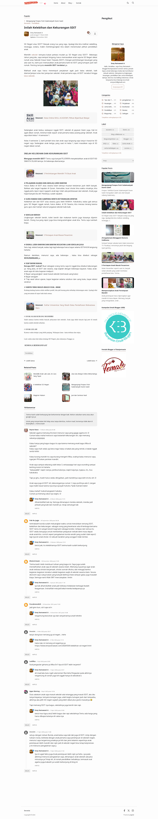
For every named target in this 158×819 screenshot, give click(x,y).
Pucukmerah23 (35, 604)
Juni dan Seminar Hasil (79, 395)
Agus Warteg (34, 691)
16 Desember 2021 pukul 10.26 (51, 604)
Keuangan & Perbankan (108, 103)
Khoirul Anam (34, 561)
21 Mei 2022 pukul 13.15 (57, 640)
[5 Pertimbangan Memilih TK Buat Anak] (30, 176)
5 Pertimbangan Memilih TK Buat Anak (60, 173)
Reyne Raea (33, 430)
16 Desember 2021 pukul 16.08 (59, 612)
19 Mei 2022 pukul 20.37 (44, 631)
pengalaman (126, 100)
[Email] (124, 811)
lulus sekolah (29, 76)
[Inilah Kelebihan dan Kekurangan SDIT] (118, 210)
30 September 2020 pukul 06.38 (50, 520)
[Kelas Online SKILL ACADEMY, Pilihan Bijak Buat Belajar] (30, 121)
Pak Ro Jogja (34, 520)
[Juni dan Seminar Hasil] (66, 401)
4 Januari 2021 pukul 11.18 (57, 582)
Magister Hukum (39, 395)
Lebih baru (91, 361)
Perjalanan (126, 103)
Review (124, 110)
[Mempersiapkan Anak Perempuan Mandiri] (118, 288)
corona (126, 148)
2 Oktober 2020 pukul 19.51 (58, 542)
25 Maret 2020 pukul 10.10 (57, 499)
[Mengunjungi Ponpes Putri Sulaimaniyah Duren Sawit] (66, 391)
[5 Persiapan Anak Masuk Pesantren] (30, 238)
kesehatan (126, 107)
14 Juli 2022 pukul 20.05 (43, 661)
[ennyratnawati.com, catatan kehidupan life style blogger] (35, 3)
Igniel (132, 815)
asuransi (109, 130)
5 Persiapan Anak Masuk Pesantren (58, 235)
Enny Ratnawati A (41, 499)
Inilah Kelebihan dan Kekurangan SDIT (117, 213)
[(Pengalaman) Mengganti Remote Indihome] (118, 235)
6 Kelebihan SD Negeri (41, 385)
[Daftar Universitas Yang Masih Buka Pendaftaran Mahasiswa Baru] (30, 309)
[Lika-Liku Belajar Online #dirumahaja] (66, 380)
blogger (126, 139)
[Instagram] (133, 811)
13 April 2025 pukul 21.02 (57, 751)
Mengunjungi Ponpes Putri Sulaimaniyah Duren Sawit (44, 21)
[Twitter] (128, 811)
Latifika (32, 661)
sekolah (34, 54)
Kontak (78, 3)
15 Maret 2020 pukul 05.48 (47, 430)
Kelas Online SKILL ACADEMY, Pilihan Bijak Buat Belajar (66, 118)
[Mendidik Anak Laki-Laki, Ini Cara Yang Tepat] (28, 380)
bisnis (125, 130)
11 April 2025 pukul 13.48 (44, 732)
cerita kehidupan (108, 107)
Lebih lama (30, 361)
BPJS (105, 144)
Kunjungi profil (118, 87)
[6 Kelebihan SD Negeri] (28, 391)
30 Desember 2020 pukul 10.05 (50, 561)
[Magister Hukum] (28, 401)
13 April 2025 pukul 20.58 (57, 710)
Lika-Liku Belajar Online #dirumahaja (84, 374)
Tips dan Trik (108, 100)
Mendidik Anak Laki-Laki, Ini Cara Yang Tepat (44, 375)
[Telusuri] (133, 3)
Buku (114, 144)
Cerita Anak (126, 144)
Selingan (125, 113)
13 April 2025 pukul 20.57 (57, 670)
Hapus (34, 514)
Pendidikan (29, 353)
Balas (27, 514)
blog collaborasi (116, 134)
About (63, 3)
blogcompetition (108, 113)
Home (56, 3)
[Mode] (127, 3)
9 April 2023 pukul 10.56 (48, 691)
